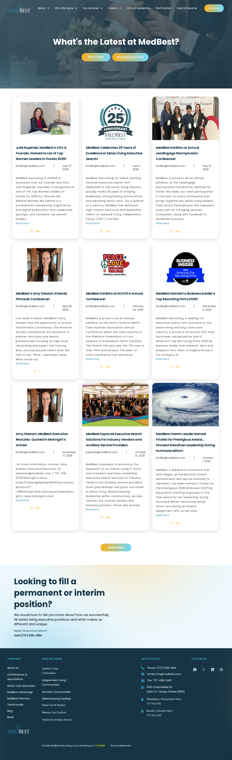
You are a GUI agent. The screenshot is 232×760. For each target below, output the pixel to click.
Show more (116, 547)
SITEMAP (100, 745)
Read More (22, 223)
